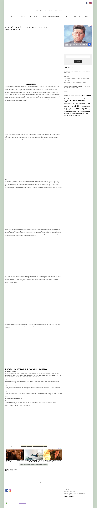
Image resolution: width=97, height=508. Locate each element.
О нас (86, 16)
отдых (89, 108)
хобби (66, 115)
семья (66, 113)
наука (78, 109)
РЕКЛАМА (71, 496)
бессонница (77, 95)
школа (76, 115)
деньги (84, 95)
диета (66, 98)
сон (78, 113)
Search (78, 61)
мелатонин (88, 106)
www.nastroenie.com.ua (77, 494)
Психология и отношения (50, 16)
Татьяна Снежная (13, 469)
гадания (9, 471)
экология (79, 115)
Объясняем (76, 16)
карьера (73, 103)
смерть (71, 113)
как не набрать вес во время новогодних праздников (34, 446)
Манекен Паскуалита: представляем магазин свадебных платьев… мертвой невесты (36, 482)
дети (89, 95)
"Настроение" (13, 32)
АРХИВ (66, 496)
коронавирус (81, 103)
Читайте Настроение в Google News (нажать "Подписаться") (33, 464)
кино (77, 103)
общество (84, 109)
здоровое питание (87, 98)
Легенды (65, 16)
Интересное (34, 16)
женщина (73, 98)
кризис (66, 106)
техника (86, 113)
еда (69, 98)
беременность (70, 95)
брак (81, 95)
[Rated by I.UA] (12, 503)
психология (75, 111)
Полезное (22, 16)
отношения (67, 111)
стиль (83, 113)
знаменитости (80, 101)
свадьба (85, 111)
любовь (84, 106)
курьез (78, 106)
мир (65, 109)
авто (65, 95)
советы (75, 113)
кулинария (71, 106)
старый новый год (14, 471)
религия (81, 111)
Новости (12, 16)
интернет (67, 103)
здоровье (69, 100)
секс (88, 111)
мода (69, 109)
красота (87, 103)
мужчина (73, 108)
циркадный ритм (71, 115)
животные (79, 98)
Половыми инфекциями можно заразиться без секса (23, 480)
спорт (80, 113)
